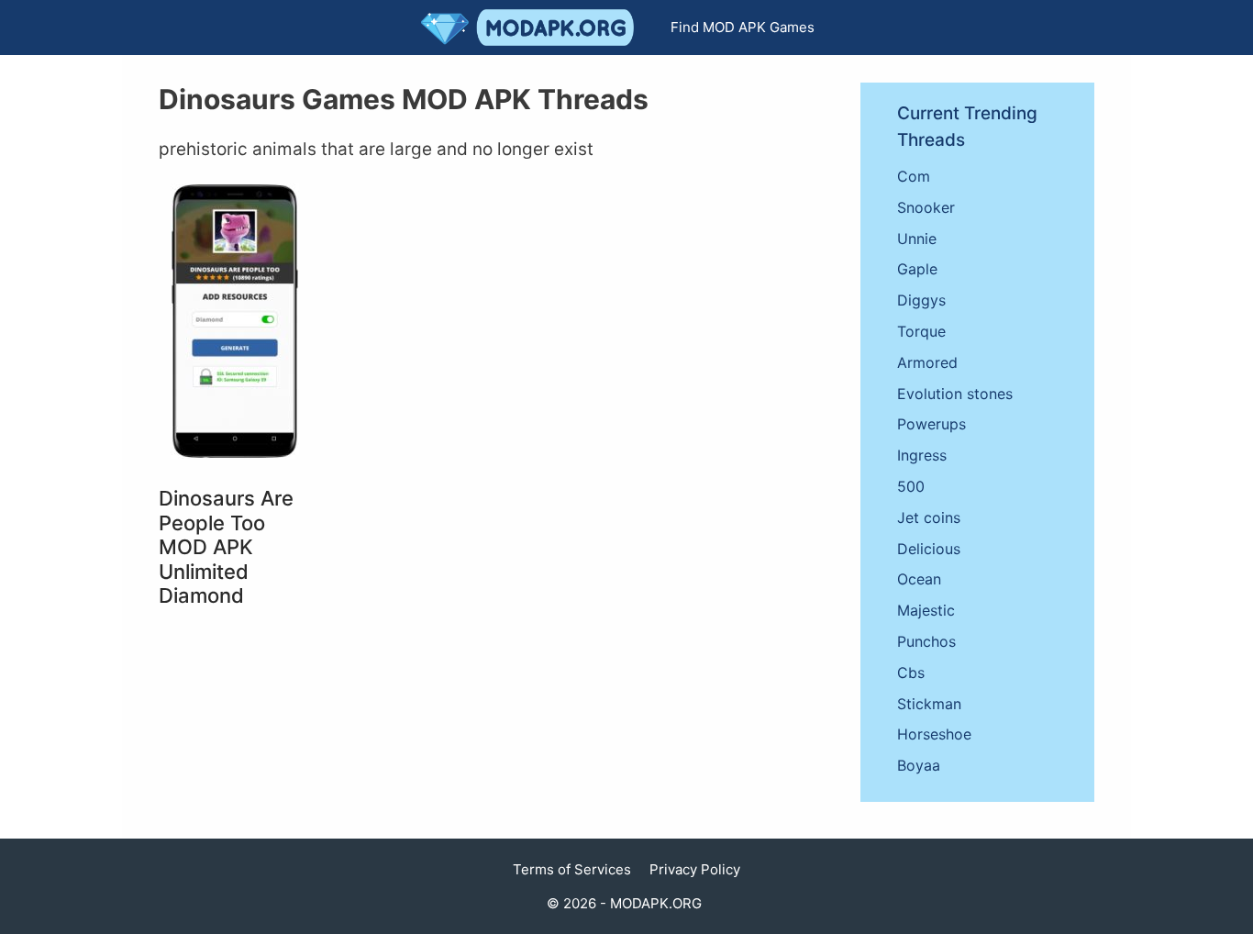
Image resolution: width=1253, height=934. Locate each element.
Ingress (922, 455)
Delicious (928, 548)
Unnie (917, 238)
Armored (927, 362)
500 (911, 486)
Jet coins (928, 517)
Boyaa (918, 765)
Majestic (926, 610)
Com (913, 176)
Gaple (917, 269)
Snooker (926, 207)
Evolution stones (955, 393)
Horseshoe (934, 734)
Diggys (921, 300)
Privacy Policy (694, 869)
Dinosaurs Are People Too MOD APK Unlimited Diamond (226, 546)
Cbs (911, 672)
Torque (921, 331)
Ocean (919, 579)
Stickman (929, 704)
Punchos (926, 641)
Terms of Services (572, 869)
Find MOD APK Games (743, 27)
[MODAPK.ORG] (532, 27)
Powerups (931, 424)
